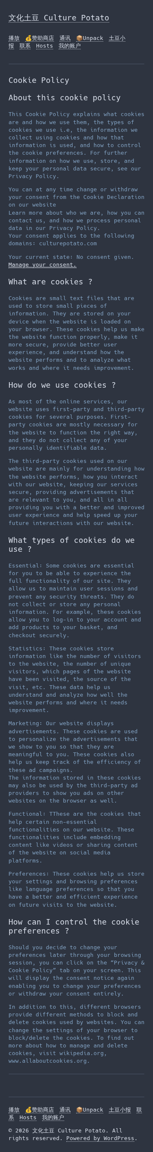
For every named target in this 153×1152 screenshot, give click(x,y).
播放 (14, 38)
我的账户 (70, 46)
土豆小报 (120, 1110)
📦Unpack (89, 38)
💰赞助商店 (39, 38)
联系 (25, 46)
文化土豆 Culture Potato (58, 17)
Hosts (44, 46)
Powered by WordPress (100, 1138)
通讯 (65, 38)
